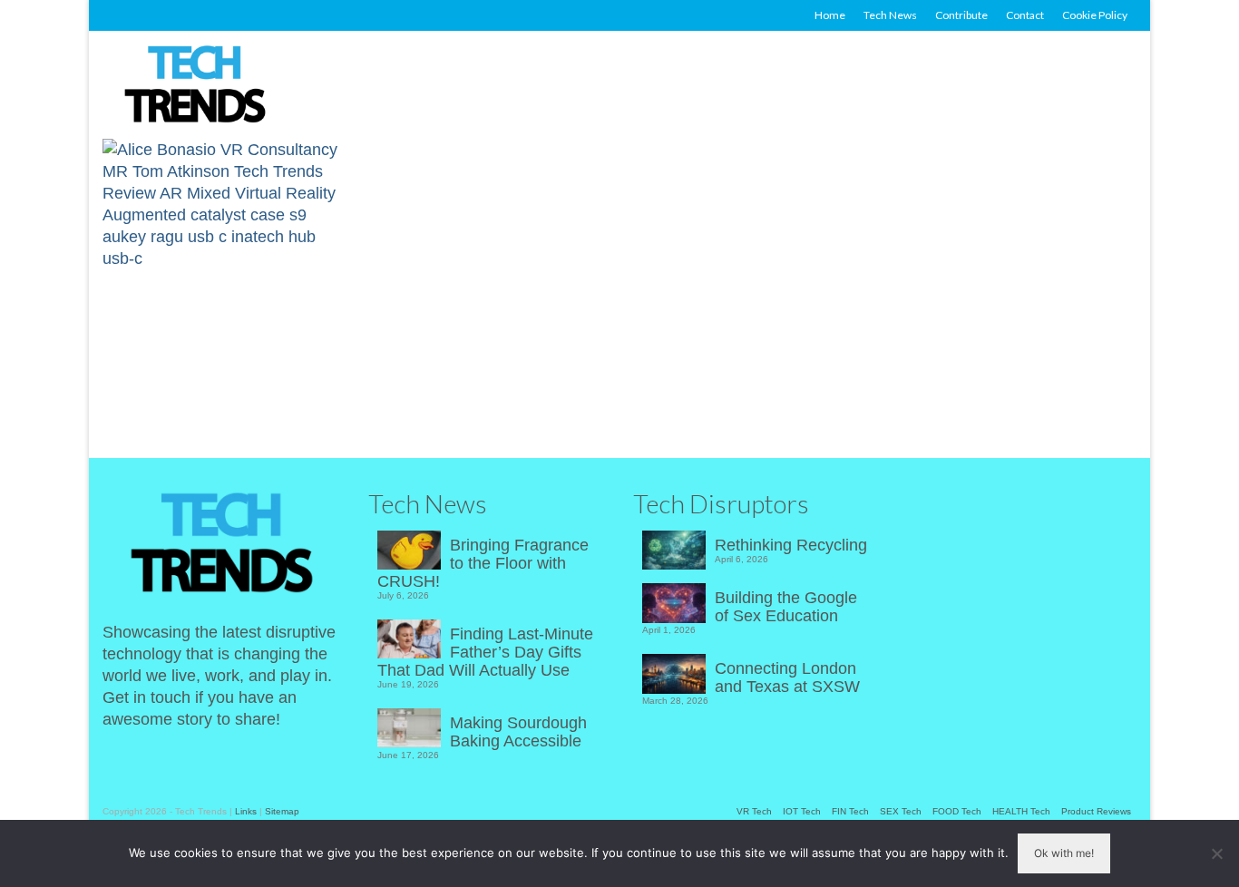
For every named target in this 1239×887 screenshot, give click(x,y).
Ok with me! (1064, 853)
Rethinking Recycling (791, 545)
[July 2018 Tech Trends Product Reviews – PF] (224, 275)
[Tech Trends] (195, 86)
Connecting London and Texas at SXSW (787, 677)
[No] (1216, 853)
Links (246, 811)
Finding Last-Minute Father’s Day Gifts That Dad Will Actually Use (485, 652)
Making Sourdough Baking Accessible (518, 732)
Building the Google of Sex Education (786, 607)
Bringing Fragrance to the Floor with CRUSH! (483, 563)
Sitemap (282, 811)
